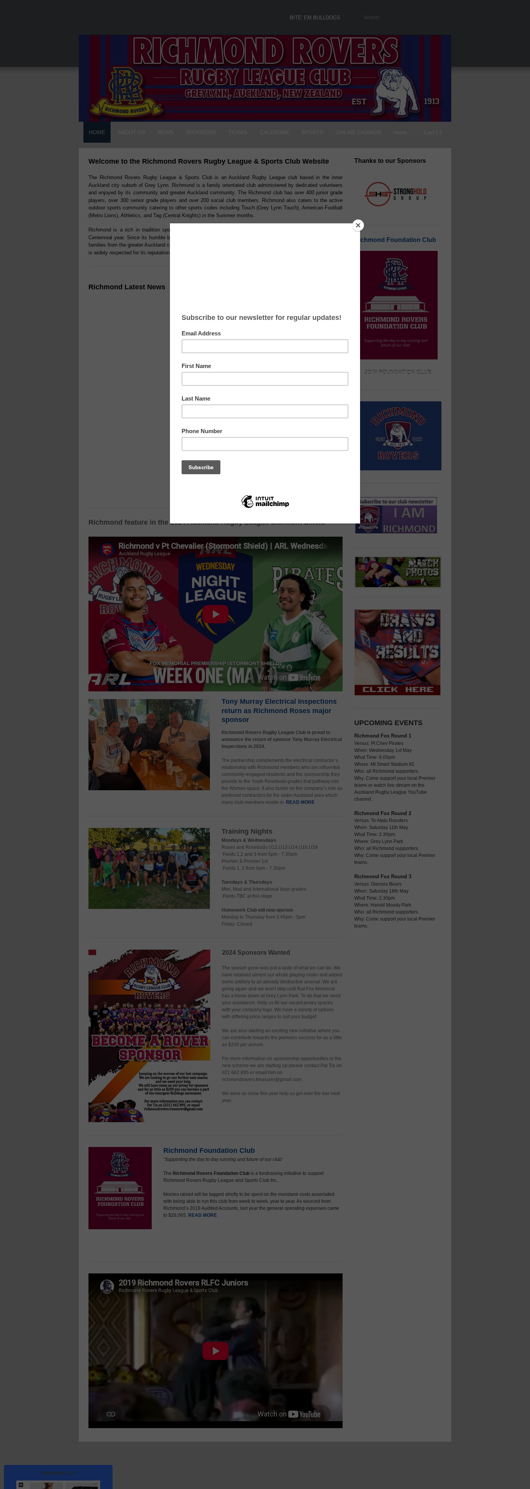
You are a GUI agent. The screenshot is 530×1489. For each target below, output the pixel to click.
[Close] (358, 225)
